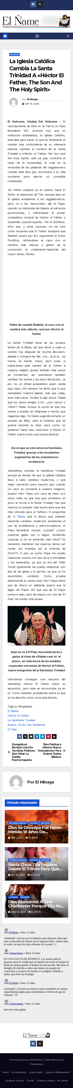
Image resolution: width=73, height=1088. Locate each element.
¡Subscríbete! (36, 1072)
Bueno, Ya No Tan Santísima (26, 724)
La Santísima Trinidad (21, 720)
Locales (34, 823)
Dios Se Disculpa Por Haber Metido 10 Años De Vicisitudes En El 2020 (35, 831)
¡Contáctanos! (19, 1072)
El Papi (12, 729)
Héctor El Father (18, 715)
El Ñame (19, 516)
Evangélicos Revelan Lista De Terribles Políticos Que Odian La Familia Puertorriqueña (23, 752)
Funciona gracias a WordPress (26, 1059)
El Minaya (32, 99)
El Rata (33, 837)
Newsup (56, 1059)
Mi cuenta (62, 1080)
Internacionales (17, 823)
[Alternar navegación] (37, 36)
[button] (68, 36)
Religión (14, 54)
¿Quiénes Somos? (14, 1080)
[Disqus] (36, 969)
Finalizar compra (46, 1080)
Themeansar (36, 1064)
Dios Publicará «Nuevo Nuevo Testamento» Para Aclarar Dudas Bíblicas (49, 751)
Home (6, 1072)
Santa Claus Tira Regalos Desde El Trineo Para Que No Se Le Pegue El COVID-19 (35, 868)
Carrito (30, 1080)
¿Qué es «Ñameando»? (57, 1072)
